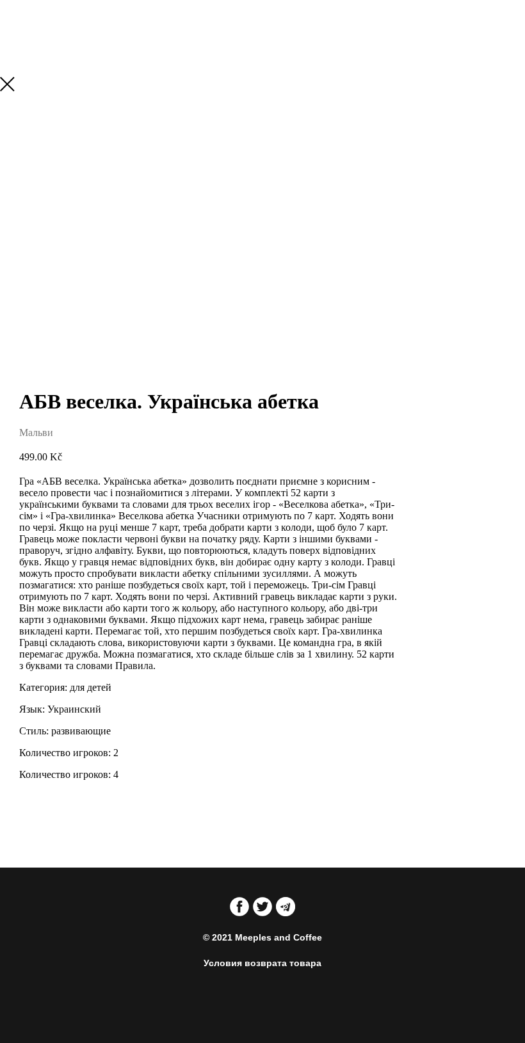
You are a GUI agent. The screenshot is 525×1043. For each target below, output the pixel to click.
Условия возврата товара (262, 963)
